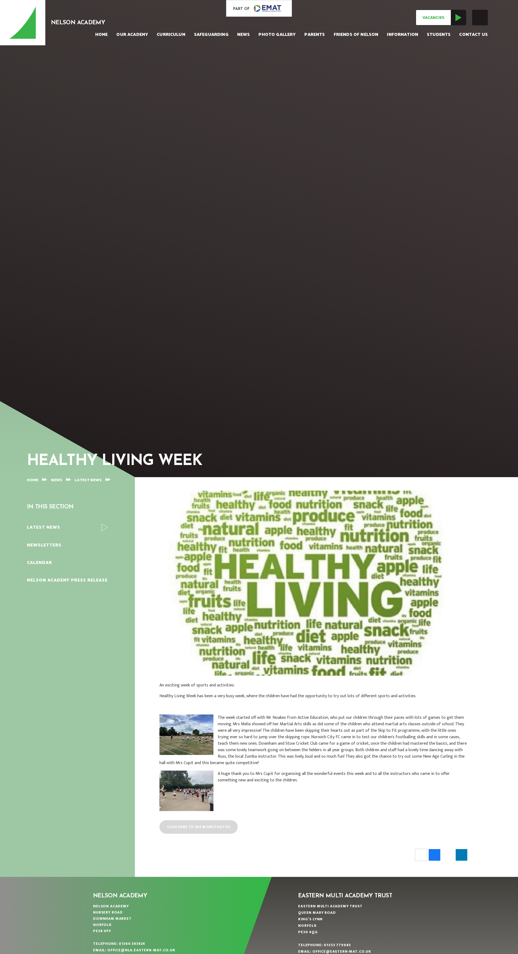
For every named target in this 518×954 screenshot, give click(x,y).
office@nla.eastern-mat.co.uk (141, 950)
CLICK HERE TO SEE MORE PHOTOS (198, 827)
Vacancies (433, 17)
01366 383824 (132, 944)
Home (32, 480)
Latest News (88, 480)
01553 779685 (337, 945)
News (56, 480)
